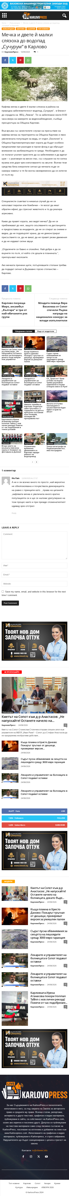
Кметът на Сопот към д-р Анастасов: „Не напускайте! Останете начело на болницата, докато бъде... (48, 893)
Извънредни (15, 23)
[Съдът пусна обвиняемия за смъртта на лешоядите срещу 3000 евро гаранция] (57, 344)
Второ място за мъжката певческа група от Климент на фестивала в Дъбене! (11, 449)
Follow (61, 818)
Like (63, 811)
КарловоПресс (11, 52)
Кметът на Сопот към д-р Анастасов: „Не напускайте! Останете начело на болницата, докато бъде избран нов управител (12, 354)
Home (4, 23)
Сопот (37, 1183)
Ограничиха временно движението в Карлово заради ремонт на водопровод (31, 451)
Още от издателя (45, 331)
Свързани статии (23, 331)
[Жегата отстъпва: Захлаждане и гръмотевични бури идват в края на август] (57, 396)
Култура (19, 1187)
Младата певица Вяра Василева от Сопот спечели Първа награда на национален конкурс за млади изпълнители (51, 311)
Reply (14, 513)
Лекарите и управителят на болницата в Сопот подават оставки (11, 381)
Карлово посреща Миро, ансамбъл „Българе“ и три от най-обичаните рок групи (14, 310)
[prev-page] (32, 462)
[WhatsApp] (28, 60)
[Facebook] (5, 60)
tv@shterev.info (39, 1150)
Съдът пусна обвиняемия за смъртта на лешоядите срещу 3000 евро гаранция (56, 357)
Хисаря (47, 1183)
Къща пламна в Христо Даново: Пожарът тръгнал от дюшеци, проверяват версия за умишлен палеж (34, 356)
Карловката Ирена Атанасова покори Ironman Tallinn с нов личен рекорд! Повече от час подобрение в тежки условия (12, 424)
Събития (31, 29)
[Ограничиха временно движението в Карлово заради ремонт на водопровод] (34, 439)
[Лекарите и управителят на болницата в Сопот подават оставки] (12, 371)
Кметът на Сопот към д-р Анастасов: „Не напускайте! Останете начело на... (33, 719)
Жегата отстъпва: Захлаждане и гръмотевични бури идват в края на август (56, 407)
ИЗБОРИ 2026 (48, 1187)
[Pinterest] (20, 60)
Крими (50, 443)
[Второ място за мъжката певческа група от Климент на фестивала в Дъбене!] (12, 438)
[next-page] (36, 462)
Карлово (20, 29)
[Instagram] (31, 1157)
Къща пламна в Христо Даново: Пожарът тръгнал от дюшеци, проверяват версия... (39, 745)
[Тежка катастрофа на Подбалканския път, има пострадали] (57, 439)
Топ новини (43, 29)
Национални (52, 400)
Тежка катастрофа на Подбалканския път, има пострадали (56, 448)
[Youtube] (46, 1157)
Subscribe (60, 825)
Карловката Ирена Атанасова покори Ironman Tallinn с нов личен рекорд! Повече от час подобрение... (48, 998)
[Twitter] (12, 60)
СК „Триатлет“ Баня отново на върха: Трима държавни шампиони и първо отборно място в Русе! (57, 382)
